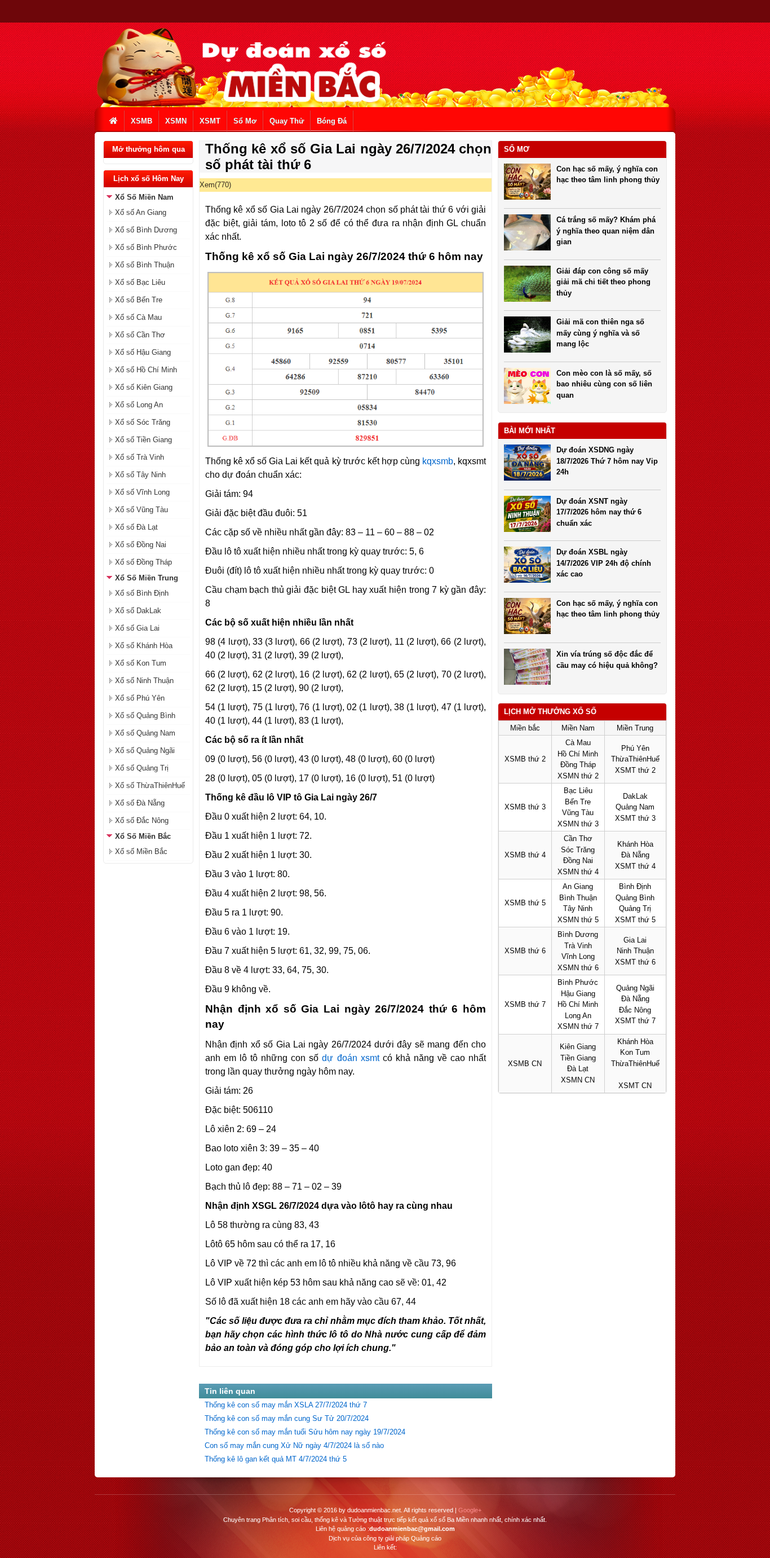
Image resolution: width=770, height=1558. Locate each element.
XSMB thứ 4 (525, 855)
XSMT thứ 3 (635, 818)
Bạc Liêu (578, 790)
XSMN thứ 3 (578, 824)
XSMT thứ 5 (635, 920)
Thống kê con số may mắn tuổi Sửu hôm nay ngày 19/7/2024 (305, 1432)
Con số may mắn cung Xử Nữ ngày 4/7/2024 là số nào (294, 1445)
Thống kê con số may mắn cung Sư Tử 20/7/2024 (287, 1418)
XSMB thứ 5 (525, 903)
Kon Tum (635, 1052)
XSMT (210, 121)
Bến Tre (578, 802)
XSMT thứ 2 (635, 770)
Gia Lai (635, 940)
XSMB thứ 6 (525, 951)
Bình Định (635, 886)
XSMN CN (578, 1080)
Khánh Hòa (635, 844)
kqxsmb (437, 461)
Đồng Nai (578, 860)
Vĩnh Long (578, 956)
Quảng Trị (635, 908)
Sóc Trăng (578, 850)
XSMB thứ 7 (525, 1004)
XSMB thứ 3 (525, 807)
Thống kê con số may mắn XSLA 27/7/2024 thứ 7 (286, 1405)
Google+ (469, 1510)
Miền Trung (635, 728)
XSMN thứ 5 (578, 920)
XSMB (141, 121)
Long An (578, 1015)
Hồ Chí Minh (577, 754)
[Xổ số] (114, 121)
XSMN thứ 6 (578, 967)
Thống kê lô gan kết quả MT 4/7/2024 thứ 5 (276, 1459)
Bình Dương (577, 934)
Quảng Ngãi (635, 988)
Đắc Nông (635, 1010)
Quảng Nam (635, 807)
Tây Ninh (577, 908)
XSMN (176, 121)
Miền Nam (578, 728)
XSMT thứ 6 (635, 962)
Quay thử (286, 121)
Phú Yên (635, 748)
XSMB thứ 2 (525, 759)
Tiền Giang (578, 1058)
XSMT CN (635, 1085)
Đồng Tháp (578, 764)
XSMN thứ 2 (578, 776)
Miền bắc (525, 728)
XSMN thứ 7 (578, 1026)
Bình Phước (577, 982)
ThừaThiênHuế (635, 759)
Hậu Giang (578, 993)
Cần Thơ (578, 838)
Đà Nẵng (635, 855)
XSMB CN (525, 1063)
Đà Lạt (577, 1068)
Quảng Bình (635, 898)
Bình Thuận (578, 898)
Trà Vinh (578, 945)
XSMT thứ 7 (635, 1020)
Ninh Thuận (635, 951)
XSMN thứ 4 (578, 872)
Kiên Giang (578, 1046)
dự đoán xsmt (350, 1058)
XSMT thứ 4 (635, 866)
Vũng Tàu (578, 812)
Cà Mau (578, 742)
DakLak (635, 796)
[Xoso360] (243, 104)
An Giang (578, 886)
